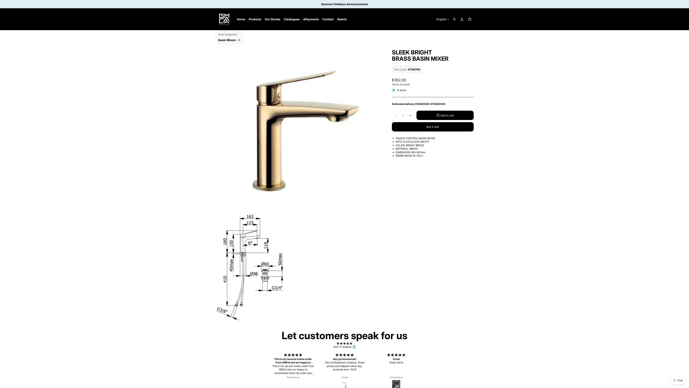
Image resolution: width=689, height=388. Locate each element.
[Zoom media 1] (299, 129)
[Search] (454, 19)
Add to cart (447, 115)
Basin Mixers (227, 40)
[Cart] (470, 19)
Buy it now (433, 126)
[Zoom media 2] (257, 267)
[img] (344, 343)
